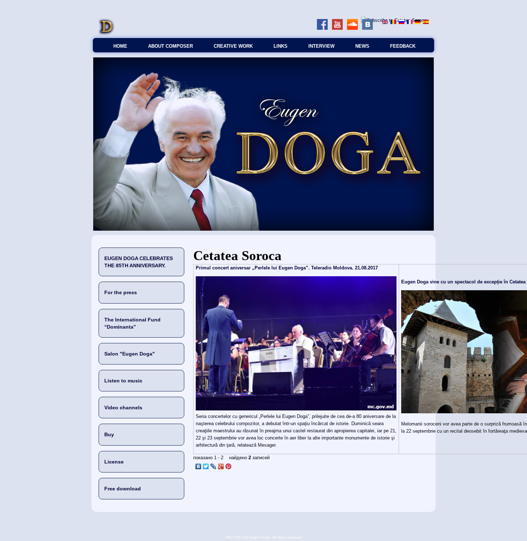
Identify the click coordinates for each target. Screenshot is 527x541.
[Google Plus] (221, 466)
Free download (122, 488)
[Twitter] (206, 466)
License (114, 462)
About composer (170, 46)
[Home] (106, 34)
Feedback (403, 46)
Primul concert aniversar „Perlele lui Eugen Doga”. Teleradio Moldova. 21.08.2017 (287, 267)
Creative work (233, 46)
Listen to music (123, 381)
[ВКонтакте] (198, 466)
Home (120, 46)
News (362, 46)
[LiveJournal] (213, 466)
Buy (109, 434)
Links (281, 46)
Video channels (123, 407)
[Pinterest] (228, 466)
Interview (321, 46)
